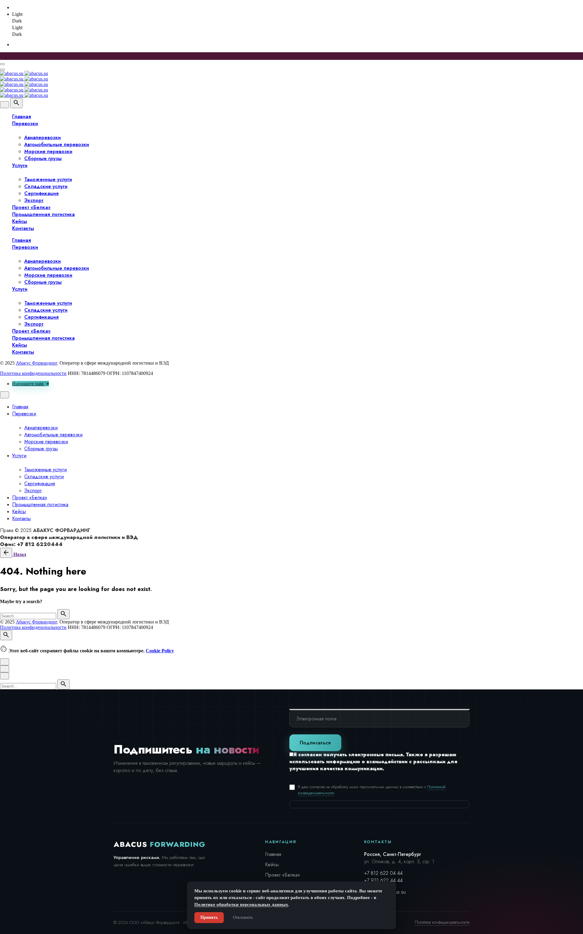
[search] (63, 614)
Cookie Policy (160, 650)
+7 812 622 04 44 (383, 873)
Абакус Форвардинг (36, 363)
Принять (209, 917)
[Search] (16, 103)
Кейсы (272, 864)
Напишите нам (28, 383)
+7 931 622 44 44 (383, 880)
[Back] (6, 553)
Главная (273, 854)
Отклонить (243, 917)
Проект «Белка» (282, 874)
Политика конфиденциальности (33, 373)
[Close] (4, 104)
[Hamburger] (2, 64)
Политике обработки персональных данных (241, 904)
